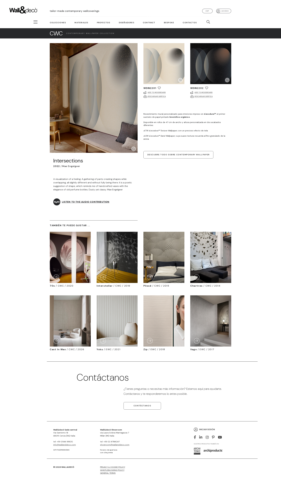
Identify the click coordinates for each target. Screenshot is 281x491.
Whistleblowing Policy (112, 470)
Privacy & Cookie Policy (112, 467)
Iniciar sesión (207, 429)
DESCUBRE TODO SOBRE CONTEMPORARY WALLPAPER (178, 154)
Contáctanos (142, 405)
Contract (149, 22)
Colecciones (58, 22)
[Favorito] (159, 88)
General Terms (108, 473)
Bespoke (169, 22)
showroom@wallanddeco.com (114, 444)
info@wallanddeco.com (64, 444)
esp (207, 11)
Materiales (81, 22)
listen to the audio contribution (85, 202)
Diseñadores (126, 22)
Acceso (225, 11)
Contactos (190, 22)
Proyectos (103, 22)
